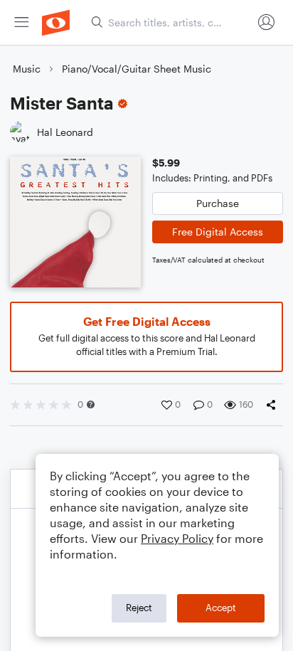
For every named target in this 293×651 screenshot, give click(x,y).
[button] (90, 404)
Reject (139, 607)
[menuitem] (21, 22)
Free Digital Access (217, 232)
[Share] (274, 404)
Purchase (217, 203)
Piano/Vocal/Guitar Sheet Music (136, 69)
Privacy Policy (177, 538)
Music (27, 69)
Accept (221, 607)
